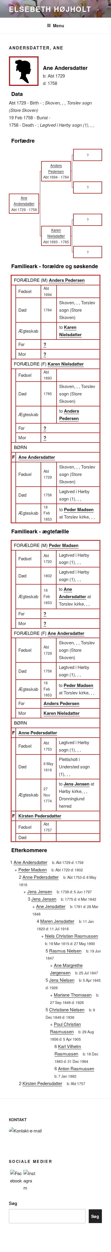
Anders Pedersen (67, 280)
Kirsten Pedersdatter (39, 815)
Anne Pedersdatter (37, 732)
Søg (13, 1203)
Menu (58, 25)
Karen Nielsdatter (66, 364)
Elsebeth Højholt (50, 9)
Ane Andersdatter (36, 457)
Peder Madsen (63, 545)
